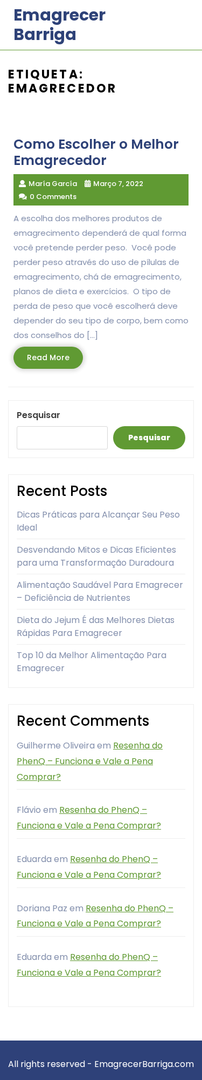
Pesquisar (38, 415)
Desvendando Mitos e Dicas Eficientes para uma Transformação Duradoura (96, 556)
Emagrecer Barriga (59, 24)
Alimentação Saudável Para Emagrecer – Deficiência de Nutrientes (100, 591)
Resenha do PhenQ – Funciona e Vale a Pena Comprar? (90, 761)
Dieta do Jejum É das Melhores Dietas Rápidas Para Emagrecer (96, 626)
